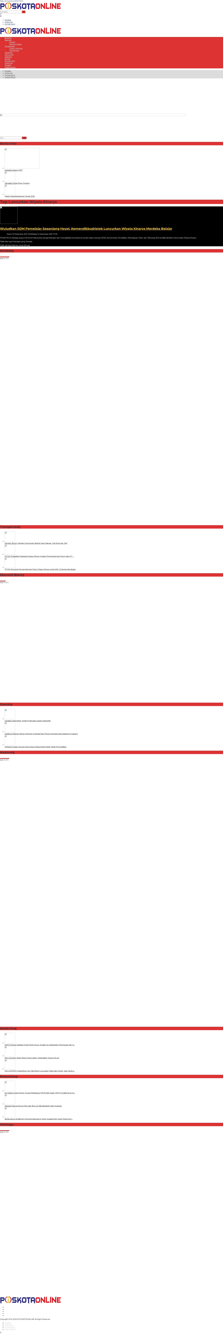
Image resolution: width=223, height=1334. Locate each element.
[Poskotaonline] (30, 9)
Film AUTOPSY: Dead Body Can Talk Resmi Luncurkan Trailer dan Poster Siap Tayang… (40, 1071)
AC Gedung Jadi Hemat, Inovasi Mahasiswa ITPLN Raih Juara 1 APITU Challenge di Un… (40, 1093)
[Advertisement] (111, 96)
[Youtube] (6, 1313)
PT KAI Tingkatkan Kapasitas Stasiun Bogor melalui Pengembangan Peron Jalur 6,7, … (39, 556)
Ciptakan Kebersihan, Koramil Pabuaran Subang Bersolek (28, 721)
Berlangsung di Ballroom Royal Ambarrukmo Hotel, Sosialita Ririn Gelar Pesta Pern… (39, 1119)
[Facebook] (5, 1307)
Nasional (3, 234)
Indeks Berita (10, 1329)
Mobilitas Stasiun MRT (14, 170)
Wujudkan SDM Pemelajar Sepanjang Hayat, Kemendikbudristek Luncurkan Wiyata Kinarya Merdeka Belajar (86, 228)
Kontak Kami (10, 1327)
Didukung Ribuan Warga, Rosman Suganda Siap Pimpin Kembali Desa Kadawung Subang (41, 734)
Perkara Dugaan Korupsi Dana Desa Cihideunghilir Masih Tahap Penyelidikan (35, 747)
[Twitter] (5, 1309)
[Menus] (1, 14)
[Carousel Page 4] (6, 758)
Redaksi (8, 1323)
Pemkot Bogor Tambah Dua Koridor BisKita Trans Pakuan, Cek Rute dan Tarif (36, 543)
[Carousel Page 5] (8, 758)
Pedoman (9, 1325)
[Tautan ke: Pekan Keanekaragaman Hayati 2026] (10, 194)
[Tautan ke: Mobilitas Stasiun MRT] (22, 168)
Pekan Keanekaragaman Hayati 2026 (20, 196)
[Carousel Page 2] (3, 758)
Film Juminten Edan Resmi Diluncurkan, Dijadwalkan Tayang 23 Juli (32, 1058)
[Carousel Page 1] (1, 758)
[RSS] (5, 1315)
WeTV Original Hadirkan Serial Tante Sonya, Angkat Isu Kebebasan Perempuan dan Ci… (40, 1045)
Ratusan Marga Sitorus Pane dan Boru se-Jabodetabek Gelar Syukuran (33, 1106)
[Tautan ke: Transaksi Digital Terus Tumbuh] (10, 181)
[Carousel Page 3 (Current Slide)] (5, 758)
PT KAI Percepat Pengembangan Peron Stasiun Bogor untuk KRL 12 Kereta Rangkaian (40, 569)
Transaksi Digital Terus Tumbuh (17, 183)
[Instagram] (5, 1311)
